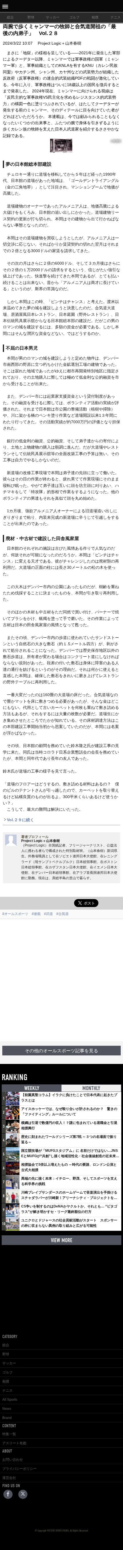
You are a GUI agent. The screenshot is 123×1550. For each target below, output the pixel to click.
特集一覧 (9, 1434)
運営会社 (9, 1478)
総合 (10, 17)
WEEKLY (31, 1088)
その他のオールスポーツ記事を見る (61, 1050)
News (6, 1409)
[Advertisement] (61, 980)
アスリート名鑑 (14, 1443)
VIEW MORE (61, 1240)
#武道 (48, 914)
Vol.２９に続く (20, 819)
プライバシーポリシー (19, 1469)
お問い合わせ (12, 1460)
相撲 (95, 17)
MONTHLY (91, 1088)
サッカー (52, 17)
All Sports (9, 1400)
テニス (7, 1391)
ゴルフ (74, 17)
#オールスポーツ (15, 914)
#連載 (36, 914)
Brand (7, 1418)
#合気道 (62, 914)
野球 (30, 17)
